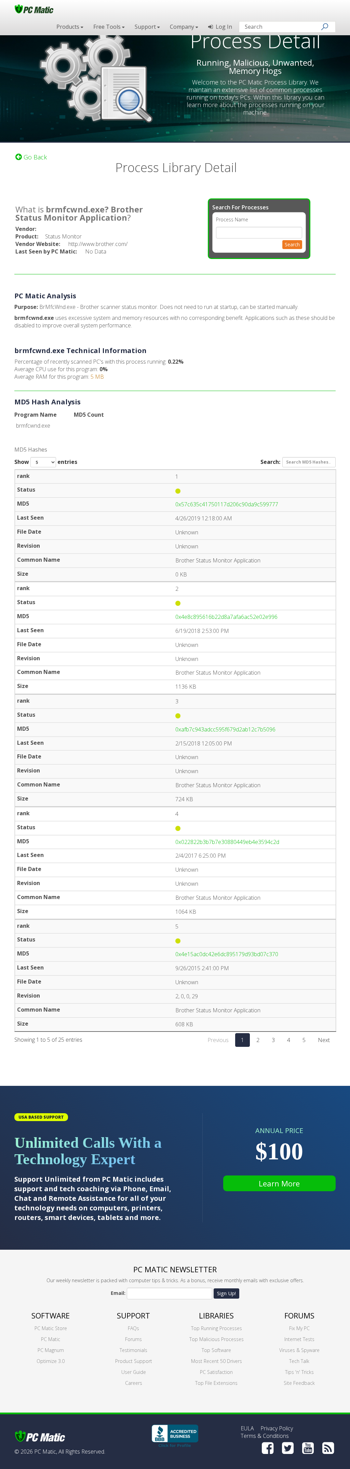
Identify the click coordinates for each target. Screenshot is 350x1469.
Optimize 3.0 (51, 1361)
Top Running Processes (216, 1328)
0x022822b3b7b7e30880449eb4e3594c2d (227, 842)
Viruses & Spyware (299, 1350)
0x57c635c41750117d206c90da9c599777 (226, 504)
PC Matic (50, 1339)
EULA (247, 1428)
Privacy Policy (276, 1428)
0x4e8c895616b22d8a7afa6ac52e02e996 (226, 617)
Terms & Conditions (265, 1436)
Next (324, 1040)
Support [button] (146, 26)
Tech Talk (299, 1361)
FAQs (133, 1328)
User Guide (133, 1372)
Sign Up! (226, 1293)
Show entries (45, 462)
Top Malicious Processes (216, 1339)
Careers (133, 1383)
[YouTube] (308, 1448)
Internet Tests (299, 1339)
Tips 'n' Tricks (299, 1372)
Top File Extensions (216, 1383)
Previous (218, 1040)
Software (50, 1315)
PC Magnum (51, 1350)
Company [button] (183, 26)
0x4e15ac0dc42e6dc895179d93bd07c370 (226, 954)
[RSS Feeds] (328, 1448)
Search (292, 244)
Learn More (279, 1183)
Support (133, 1315)
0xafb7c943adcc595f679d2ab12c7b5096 (225, 729)
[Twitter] (288, 1448)
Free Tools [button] (107, 26)
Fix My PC (299, 1328)
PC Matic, (45, 1451)
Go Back (34, 157)
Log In (222, 26)
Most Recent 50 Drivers (216, 1361)
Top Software (216, 1350)
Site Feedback (299, 1383)
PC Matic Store (51, 1328)
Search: (270, 461)
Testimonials (133, 1350)
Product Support (133, 1361)
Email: (118, 1293)
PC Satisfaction (216, 1372)
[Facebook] (267, 1448)
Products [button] (68, 26)
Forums (133, 1339)
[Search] (324, 26)
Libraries (216, 1315)
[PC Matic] (34, 8)
